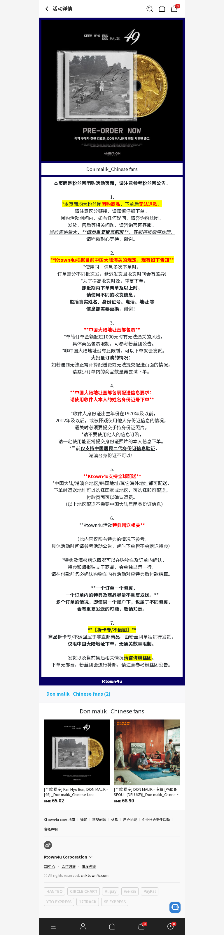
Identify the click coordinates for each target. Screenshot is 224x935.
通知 (83, 819)
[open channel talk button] (175, 907)
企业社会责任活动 (156, 819)
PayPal (149, 891)
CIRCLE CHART (83, 891)
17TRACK (87, 901)
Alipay (110, 891)
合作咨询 (69, 866)
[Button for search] (149, 9)
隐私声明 (51, 829)
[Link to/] (162, 9)
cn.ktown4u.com (94, 875)
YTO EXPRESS (58, 901)
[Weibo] (48, 845)
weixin (130, 891)
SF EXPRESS (114, 901)
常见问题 (99, 819)
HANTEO (54, 891)
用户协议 (130, 819)
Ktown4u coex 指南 (59, 819)
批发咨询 (89, 866)
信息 (114, 819)
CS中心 (49, 866)
